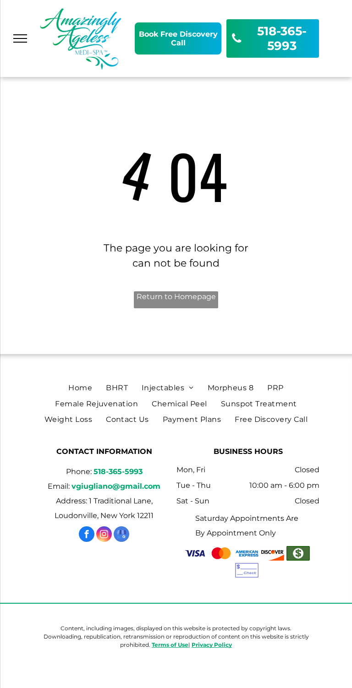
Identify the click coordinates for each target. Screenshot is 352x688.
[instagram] (104, 535)
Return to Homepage (176, 296)
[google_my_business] (121, 535)
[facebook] (86, 535)
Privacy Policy (212, 644)
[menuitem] (80, 388)
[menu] (20, 38)
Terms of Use (170, 644)
